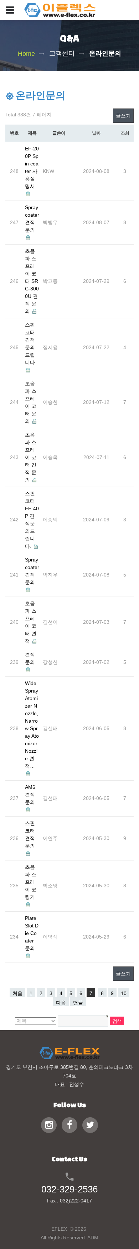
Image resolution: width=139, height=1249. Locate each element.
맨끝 (78, 1003)
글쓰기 (123, 116)
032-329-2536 (69, 1189)
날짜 (96, 133)
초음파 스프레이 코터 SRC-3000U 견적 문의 (32, 281)
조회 (124, 133)
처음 (17, 993)
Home (26, 53)
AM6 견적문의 (30, 794)
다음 (61, 1003)
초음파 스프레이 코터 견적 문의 (30, 457)
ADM (92, 1237)
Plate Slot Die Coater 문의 (31, 933)
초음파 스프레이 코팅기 (30, 882)
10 (124, 993)
